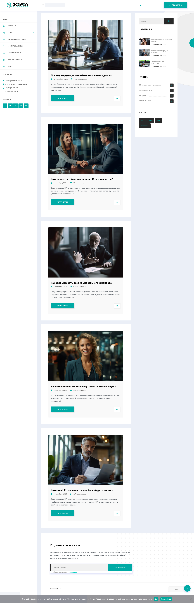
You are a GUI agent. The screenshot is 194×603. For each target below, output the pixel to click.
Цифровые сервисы (17, 39)
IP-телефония (14, 53)
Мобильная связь (145, 101)
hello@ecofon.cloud (14, 81)
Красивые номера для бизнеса (159, 52)
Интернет (142, 95)
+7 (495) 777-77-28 (12, 91)
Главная (12, 26)
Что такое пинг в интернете (157, 63)
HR (117, 98)
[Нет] (190, 599)
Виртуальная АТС (16, 59)
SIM (158, 120)
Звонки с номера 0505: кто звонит (161, 41)
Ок (156, 599)
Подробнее (166, 599)
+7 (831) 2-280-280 (12, 88)
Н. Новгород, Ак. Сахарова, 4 (16, 84)
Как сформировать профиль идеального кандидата (81, 282)
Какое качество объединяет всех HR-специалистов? (82, 179)
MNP (150, 120)
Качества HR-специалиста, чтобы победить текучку (82, 490)
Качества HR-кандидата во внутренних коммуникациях (83, 386)
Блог (10, 66)
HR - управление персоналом (150, 85)
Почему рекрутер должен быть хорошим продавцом (81, 75)
